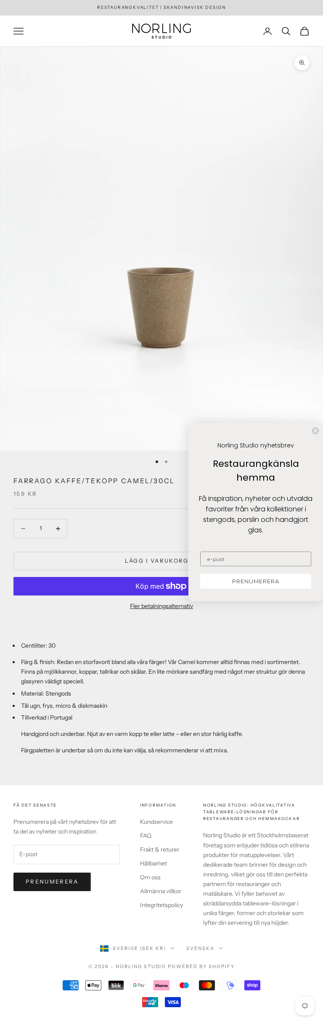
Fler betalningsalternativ (161, 606)
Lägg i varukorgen (162, 560)
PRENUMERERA (255, 580)
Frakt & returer (159, 849)
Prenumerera (52, 881)
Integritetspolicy (161, 905)
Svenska (200, 948)
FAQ (145, 835)
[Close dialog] (315, 430)
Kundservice (156, 822)
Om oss (150, 877)
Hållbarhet (153, 863)
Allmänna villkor (160, 891)
